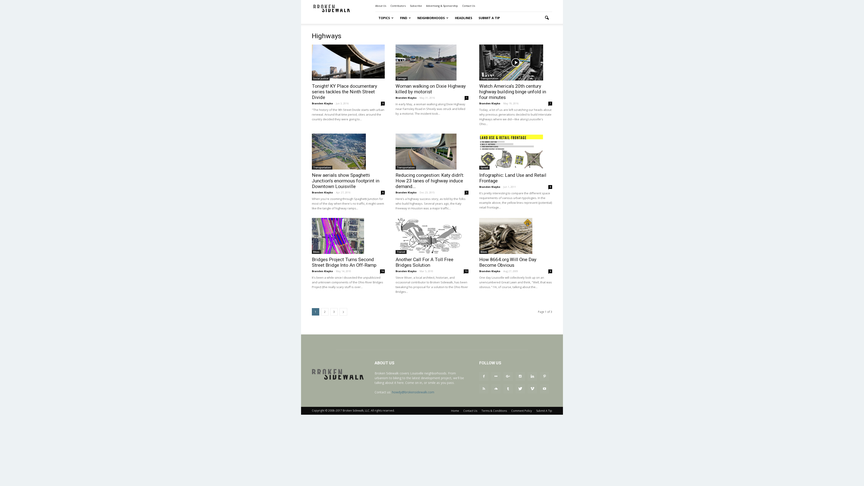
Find (403, 18)
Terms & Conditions (494, 411)
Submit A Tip (489, 18)
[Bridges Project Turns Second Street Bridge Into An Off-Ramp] (348, 236)
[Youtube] (544, 388)
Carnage (401, 78)
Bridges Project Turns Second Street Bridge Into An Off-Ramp (344, 262)
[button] (546, 18)
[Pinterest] (544, 376)
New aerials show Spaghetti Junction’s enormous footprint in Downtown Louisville (345, 180)
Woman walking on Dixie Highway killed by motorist (431, 88)
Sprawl (484, 167)
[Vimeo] (532, 388)
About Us (380, 5)
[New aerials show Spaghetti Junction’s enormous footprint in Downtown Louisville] (348, 152)
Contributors (398, 5)
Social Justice (320, 78)
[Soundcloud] (495, 388)
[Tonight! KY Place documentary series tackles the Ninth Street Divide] (348, 61)
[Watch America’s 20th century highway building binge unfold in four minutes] (515, 63)
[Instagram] (520, 376)
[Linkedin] (532, 376)
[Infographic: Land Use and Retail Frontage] (515, 152)
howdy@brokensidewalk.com (413, 392)
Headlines (463, 18)
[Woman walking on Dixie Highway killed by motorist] (432, 63)
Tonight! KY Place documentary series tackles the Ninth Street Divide (344, 91)
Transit (401, 251)
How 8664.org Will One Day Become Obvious (507, 262)
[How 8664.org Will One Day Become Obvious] (515, 236)
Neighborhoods (431, 18)
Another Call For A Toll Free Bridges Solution (424, 262)
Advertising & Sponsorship (442, 5)
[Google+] (508, 376)
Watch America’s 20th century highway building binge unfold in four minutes (512, 91)
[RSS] (483, 388)
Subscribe (416, 5)
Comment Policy (521, 411)
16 (382, 271)
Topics (384, 18)
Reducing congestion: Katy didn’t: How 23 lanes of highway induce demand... (430, 180)
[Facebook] (483, 376)
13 (466, 271)
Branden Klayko (322, 103)
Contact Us (468, 5)
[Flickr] (495, 376)
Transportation (489, 78)
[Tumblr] (508, 388)
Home (455, 411)
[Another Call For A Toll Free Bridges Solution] (432, 236)
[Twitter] (520, 388)
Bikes (316, 251)
